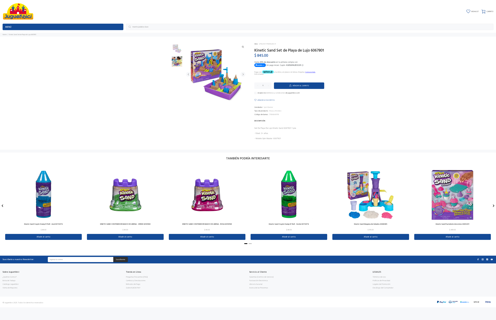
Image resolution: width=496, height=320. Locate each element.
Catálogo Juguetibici (11, 284)
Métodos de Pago (133, 284)
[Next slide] (493, 205)
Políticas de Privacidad (381, 280)
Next (243, 74)
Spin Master (268, 107)
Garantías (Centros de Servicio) (261, 277)
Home (5, 34)
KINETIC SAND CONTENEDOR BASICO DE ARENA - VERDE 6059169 (125, 224)
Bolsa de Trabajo (9, 280)
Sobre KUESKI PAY (133, 287)
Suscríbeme (120, 259)
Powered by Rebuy (248, 247)
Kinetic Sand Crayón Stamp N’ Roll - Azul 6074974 (43, 224)
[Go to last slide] (2, 205)
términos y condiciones (276, 93)
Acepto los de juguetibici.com (279, 93)
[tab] (245, 243)
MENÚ (8, 27)
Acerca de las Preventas (258, 287)
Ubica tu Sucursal (255, 284)
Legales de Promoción (381, 284)
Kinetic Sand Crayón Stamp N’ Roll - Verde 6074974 (289, 224)
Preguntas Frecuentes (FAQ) (137, 277)
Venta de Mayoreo (10, 287)
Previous (188, 74)
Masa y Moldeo (275, 110)
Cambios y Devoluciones (135, 280)
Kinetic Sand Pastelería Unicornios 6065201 (452, 224)
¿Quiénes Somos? (10, 277)
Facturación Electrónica (258, 280)
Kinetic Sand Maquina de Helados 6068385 (370, 224)
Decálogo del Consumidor (383, 287)
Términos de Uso (379, 277)
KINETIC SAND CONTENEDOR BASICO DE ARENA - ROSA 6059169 (207, 224)
